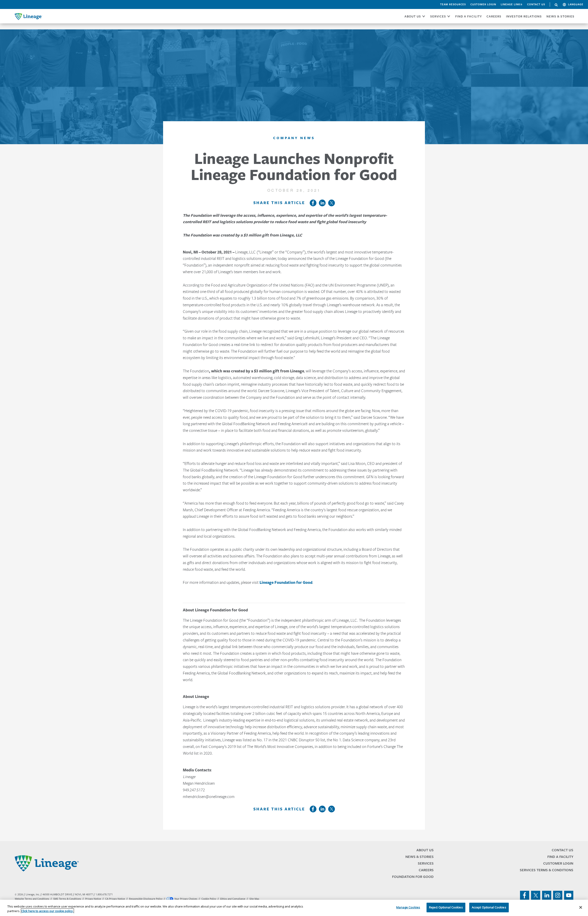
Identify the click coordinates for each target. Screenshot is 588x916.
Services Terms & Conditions (546, 870)
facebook (524, 895)
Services (426, 863)
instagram (557, 895)
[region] (294, 908)
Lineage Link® (512, 4)
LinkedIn (322, 202)
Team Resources (453, 4)
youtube (568, 895)
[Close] (581, 907)
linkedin (546, 895)
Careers (426, 870)
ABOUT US (412, 16)
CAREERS (493, 16)
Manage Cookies (408, 907)
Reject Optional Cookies (446, 907)
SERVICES (438, 16)
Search (556, 5)
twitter (535, 895)
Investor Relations (524, 16)
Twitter (331, 202)
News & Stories (560, 16)
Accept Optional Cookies (489, 907)
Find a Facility (560, 856)
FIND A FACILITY (468, 16)
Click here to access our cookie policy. (47, 911)
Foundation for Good (413, 876)
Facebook (313, 202)
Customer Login (483, 4)
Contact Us (536, 4)
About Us (425, 850)
